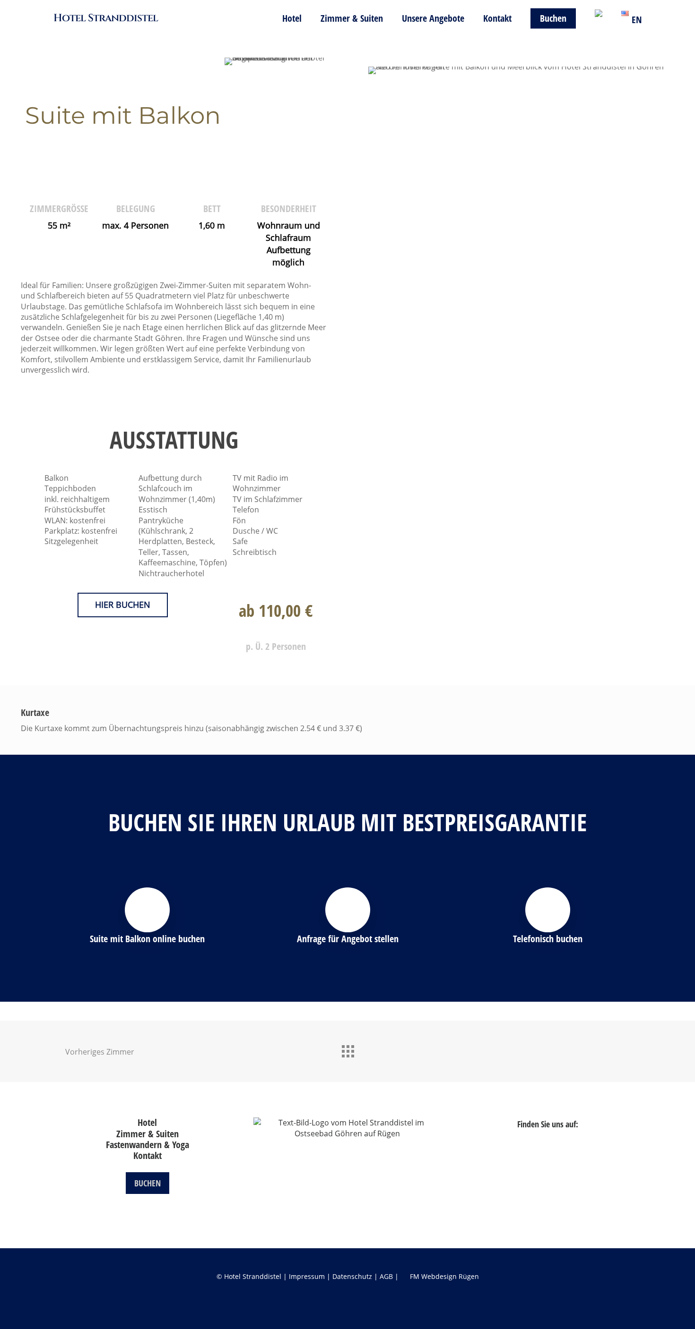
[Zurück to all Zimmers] (347, 1048)
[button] (123, 605)
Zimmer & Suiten (147, 1133)
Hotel (147, 1122)
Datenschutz (352, 1276)
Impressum (307, 1276)
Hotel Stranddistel (105, 18)
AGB (386, 1276)
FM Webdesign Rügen (444, 1276)
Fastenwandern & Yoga (147, 1144)
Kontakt (147, 1155)
